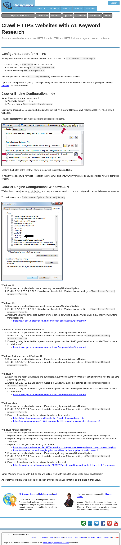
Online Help (42, 15)
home (31, 537)
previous (48, 494)
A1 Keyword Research (18, 15)
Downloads (80, 15)
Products (66, 8)
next (55, 494)
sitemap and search (72, 537)
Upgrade (68, 15)
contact (44, 537)
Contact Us (54, 8)
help (41, 494)
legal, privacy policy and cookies (56, 543)
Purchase (55, 15)
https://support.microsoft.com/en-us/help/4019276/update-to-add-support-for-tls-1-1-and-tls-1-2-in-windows (64, 465)
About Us (41, 8)
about (37, 537)
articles (99, 537)
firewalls (5, 85)
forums (106, 537)
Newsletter (90, 8)
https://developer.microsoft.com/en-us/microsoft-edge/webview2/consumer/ (49, 321)
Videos (107, 15)
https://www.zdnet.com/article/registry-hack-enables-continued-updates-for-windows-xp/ (55, 450)
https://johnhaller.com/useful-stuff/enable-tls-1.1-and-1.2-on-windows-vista (48, 418)
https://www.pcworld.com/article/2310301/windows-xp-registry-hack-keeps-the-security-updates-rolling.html (64, 447)
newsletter (91, 537)
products (51, 537)
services (59, 537)
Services (78, 8)
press (83, 537)
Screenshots (95, 15)
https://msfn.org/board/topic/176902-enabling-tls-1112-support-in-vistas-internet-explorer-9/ (56, 421)
